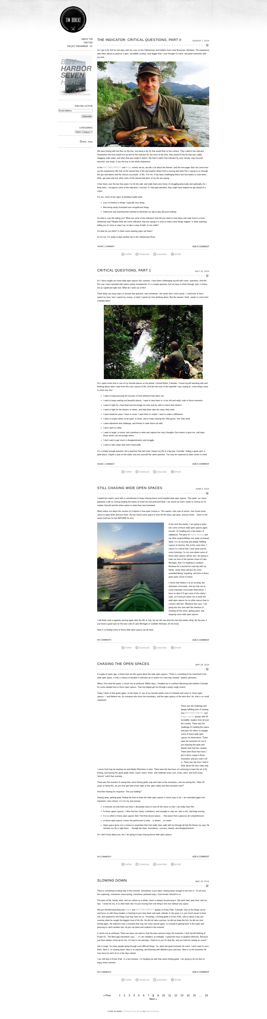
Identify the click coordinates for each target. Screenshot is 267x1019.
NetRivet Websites (152, 1011)
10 (163, 995)
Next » (153, 999)
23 (206, 995)
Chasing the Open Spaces (123, 664)
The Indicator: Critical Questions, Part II (139, 40)
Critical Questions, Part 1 (124, 270)
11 (169, 995)
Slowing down (112, 880)
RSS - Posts (88, 142)
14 (188, 995)
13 (181, 995)
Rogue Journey (187, 716)
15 (194, 995)
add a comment (200, 246)
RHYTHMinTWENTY (112, 167)
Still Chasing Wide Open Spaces (129, 488)
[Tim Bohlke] (73, 33)
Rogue (129, 167)
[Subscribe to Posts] (81, 142)
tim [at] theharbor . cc (80, 46)
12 (175, 995)
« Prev (107, 995)
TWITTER (88, 43)
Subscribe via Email (84, 106)
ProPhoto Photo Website (133, 1011)
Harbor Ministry (197, 535)
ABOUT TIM (87, 39)
